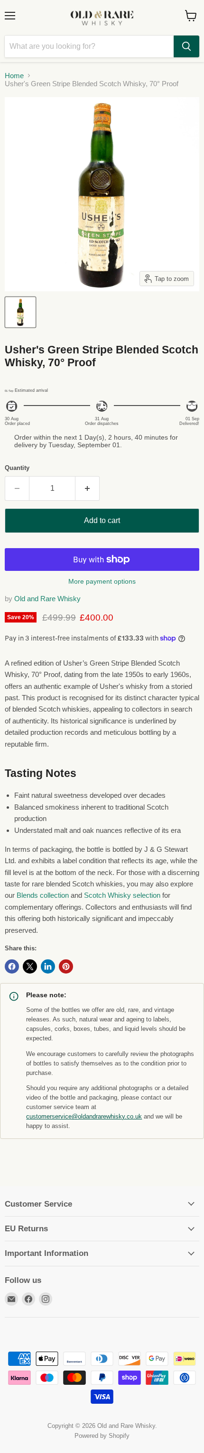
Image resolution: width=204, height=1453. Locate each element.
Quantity (17, 467)
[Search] (186, 46)
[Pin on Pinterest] (66, 966)
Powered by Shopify (102, 1435)
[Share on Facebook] (12, 966)
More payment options (102, 581)
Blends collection (43, 895)
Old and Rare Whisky (47, 599)
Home (14, 76)
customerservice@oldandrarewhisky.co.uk (84, 1116)
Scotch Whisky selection (122, 895)
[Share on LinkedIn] (48, 966)
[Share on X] (30, 966)
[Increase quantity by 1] (87, 488)
